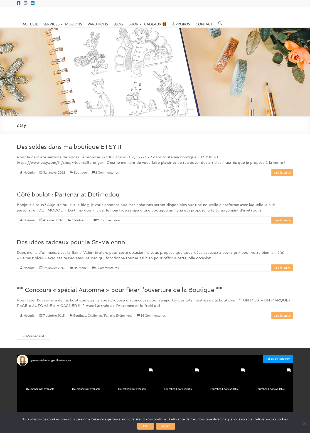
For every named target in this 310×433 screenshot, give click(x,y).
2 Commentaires (107, 172)
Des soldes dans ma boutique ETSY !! (69, 146)
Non (165, 426)
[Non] (304, 423)
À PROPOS (181, 24)
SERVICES (51, 24)
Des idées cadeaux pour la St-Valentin (71, 242)
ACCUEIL (30, 24)
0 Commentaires (107, 268)
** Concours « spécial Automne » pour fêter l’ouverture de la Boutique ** (119, 289)
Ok (145, 426)
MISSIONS (73, 24)
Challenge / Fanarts (101, 315)
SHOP (133, 24)
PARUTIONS (98, 24)
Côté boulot (80, 220)
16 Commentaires (153, 315)
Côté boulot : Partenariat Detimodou (68, 194)
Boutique (80, 172)
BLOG (118, 24)
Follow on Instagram (278, 358)
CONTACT (204, 24)
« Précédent (33, 336)
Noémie (28, 172)
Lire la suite (282, 172)
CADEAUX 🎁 (155, 24)
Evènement (124, 315)
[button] (40, 389)
